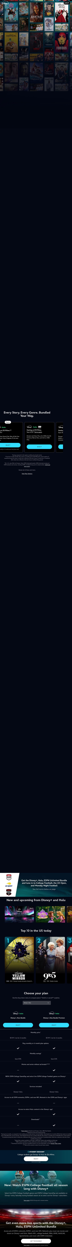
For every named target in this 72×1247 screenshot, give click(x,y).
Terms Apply (24, 1131)
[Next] (69, 914)
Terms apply (38, 432)
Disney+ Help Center (56, 1143)
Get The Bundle (36, 1241)
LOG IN (67, 2)
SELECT (39, 446)
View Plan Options (27, 473)
